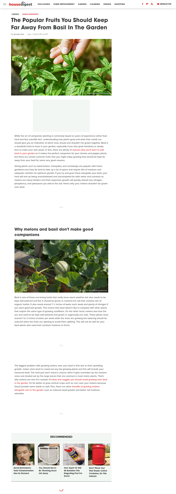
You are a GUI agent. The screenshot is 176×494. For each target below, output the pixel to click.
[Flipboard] (147, 5)
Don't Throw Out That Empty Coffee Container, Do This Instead (98, 472)
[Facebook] (143, 5)
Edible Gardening (30, 14)
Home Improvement (64, 4)
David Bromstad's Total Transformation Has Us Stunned (23, 471)
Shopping (119, 4)
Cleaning (95, 4)
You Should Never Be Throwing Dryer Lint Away (48, 471)
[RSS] (152, 5)
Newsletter (165, 4)
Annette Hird (19, 34)
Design (107, 4)
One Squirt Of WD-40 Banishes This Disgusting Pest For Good (73, 472)
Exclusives (44, 4)
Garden (82, 4)
